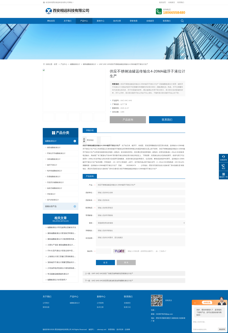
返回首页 (162, 2)
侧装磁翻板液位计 (89, 64)
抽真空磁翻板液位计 (54, 188)
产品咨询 (128, 119)
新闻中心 (100, 21)
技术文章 (117, 21)
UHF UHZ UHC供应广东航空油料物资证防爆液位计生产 (112, 273)
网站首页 (51, 21)
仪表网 (127, 329)
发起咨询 (222, 329)
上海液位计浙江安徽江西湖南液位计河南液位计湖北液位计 (62, 256)
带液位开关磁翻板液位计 (56, 153)
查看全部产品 (51, 206)
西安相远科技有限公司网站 (62, 2)
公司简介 (46, 303)
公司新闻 (100, 303)
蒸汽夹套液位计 (53, 200)
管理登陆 (111, 329)
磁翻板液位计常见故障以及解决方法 (62, 227)
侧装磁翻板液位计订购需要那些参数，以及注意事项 (62, 239)
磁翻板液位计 (75, 64)
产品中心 (84, 21)
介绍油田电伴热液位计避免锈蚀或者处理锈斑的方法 (62, 268)
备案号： (92, 329)
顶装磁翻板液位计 (53, 159)
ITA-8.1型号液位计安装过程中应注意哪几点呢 (62, 251)
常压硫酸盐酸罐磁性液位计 (58, 274)
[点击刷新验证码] (119, 251)
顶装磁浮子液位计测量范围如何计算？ (62, 262)
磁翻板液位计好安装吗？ (57, 280)
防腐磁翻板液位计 (53, 176)
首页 (56, 64)
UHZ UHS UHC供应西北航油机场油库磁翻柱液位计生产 (112, 281)
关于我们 (67, 21)
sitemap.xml (101, 329)
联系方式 (127, 307)
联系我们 (180, 2)
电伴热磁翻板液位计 (54, 171)
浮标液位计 (51, 194)
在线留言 (171, 2)
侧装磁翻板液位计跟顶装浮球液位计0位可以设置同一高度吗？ (62, 233)
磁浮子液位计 (52, 165)
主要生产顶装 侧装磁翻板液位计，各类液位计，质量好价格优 (62, 245)
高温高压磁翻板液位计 (55, 182)
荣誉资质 (134, 21)
